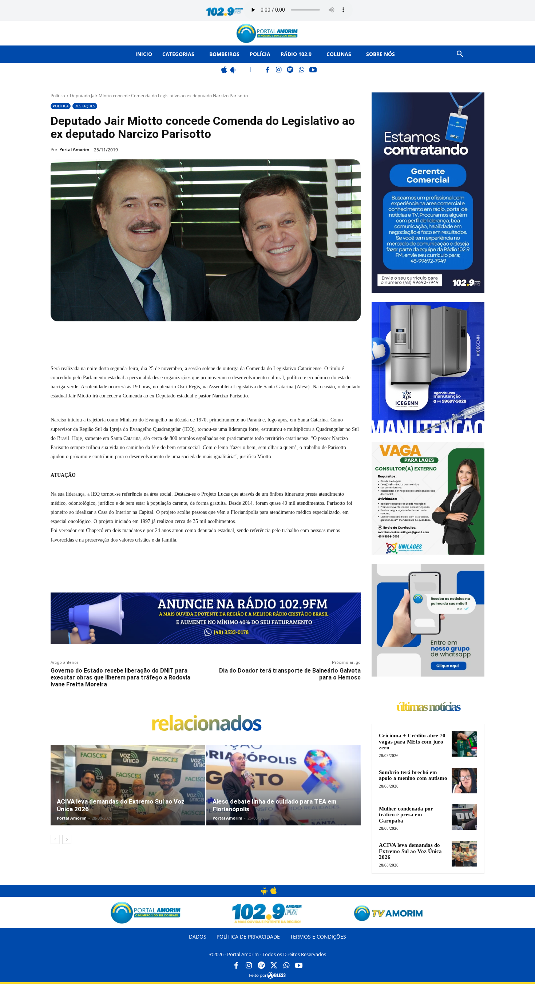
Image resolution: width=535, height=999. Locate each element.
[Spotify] (290, 70)
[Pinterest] (149, 338)
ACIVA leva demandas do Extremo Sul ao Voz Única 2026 (410, 851)
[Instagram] (279, 70)
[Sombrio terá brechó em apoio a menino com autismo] (464, 780)
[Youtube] (299, 966)
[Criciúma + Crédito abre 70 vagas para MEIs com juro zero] (464, 744)
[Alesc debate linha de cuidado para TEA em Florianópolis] (283, 793)
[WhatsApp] (301, 70)
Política (58, 95)
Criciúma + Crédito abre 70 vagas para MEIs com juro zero (412, 741)
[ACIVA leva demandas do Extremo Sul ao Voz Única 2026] (128, 793)
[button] (460, 54)
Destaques (85, 105)
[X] (133, 338)
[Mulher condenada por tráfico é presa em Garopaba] (464, 817)
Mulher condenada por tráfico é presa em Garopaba (406, 815)
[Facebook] (267, 70)
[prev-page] (55, 839)
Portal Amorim (74, 149)
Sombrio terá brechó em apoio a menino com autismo (413, 775)
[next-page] (66, 839)
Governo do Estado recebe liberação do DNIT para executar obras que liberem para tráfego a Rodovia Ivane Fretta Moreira (120, 677)
